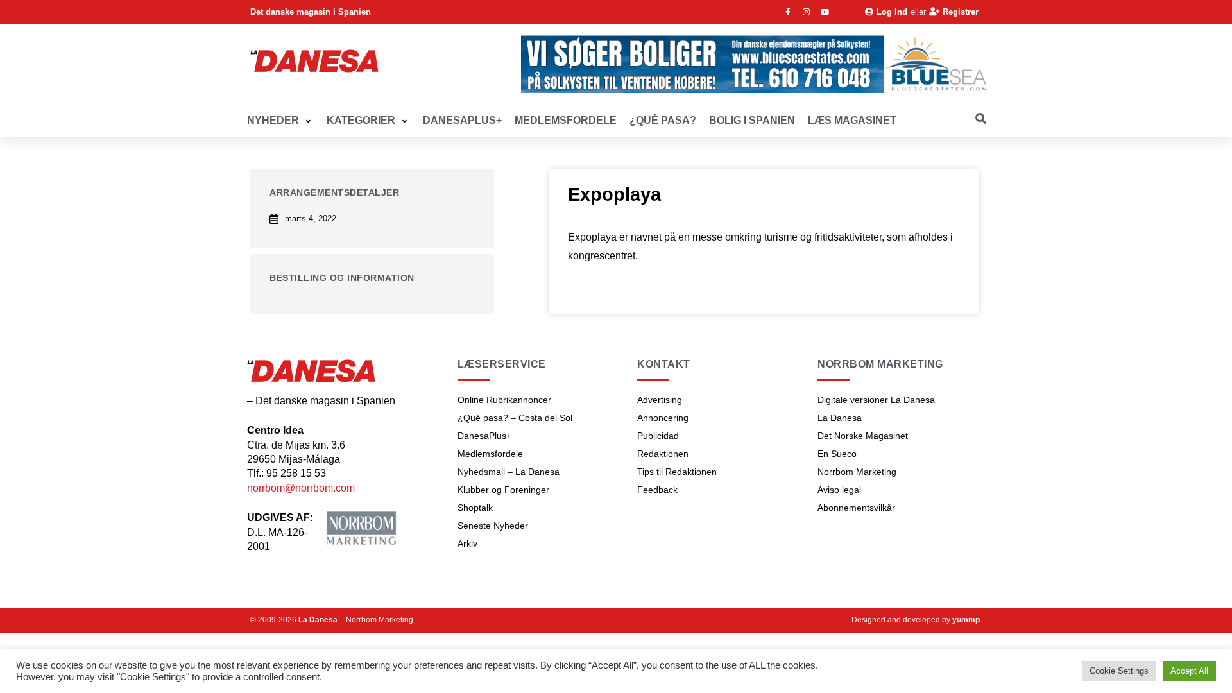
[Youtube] (825, 12)
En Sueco (837, 454)
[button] (280, 121)
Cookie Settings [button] (1119, 671)
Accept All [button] (1189, 671)
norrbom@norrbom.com (301, 488)
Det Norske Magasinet (862, 436)
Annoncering (663, 418)
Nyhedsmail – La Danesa (509, 471)
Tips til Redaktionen (677, 471)
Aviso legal (839, 489)
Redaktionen (663, 454)
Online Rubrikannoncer (504, 400)
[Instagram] (806, 12)
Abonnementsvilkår (856, 507)
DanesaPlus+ (484, 436)
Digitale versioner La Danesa (876, 400)
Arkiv (467, 543)
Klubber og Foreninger (503, 489)
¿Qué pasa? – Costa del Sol (515, 418)
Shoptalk (475, 507)
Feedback (657, 489)
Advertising (659, 400)
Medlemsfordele (490, 454)
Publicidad (658, 436)
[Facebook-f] (788, 12)
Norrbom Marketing (856, 471)
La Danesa (839, 418)
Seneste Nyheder (493, 525)
